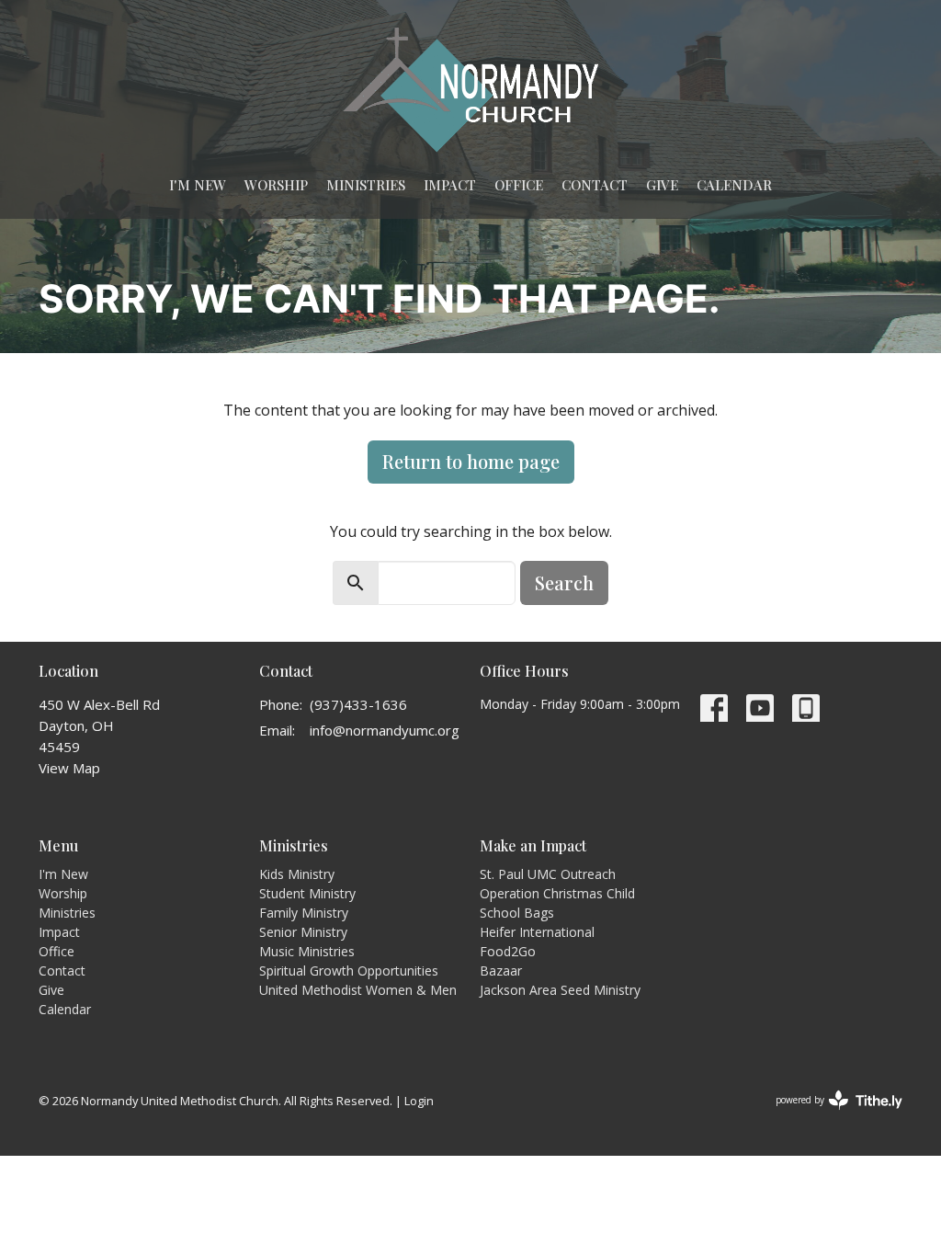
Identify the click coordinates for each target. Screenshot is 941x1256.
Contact (594, 185)
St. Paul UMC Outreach (548, 874)
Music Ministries (307, 951)
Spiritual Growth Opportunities (348, 970)
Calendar (734, 185)
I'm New (197, 185)
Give (662, 185)
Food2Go (508, 951)
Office (518, 185)
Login (419, 1100)
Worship (276, 185)
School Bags (517, 912)
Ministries (365, 185)
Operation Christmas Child (557, 893)
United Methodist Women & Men (358, 990)
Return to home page (471, 461)
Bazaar (501, 970)
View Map (69, 768)
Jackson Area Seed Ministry (560, 990)
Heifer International (537, 932)
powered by (829, 1115)
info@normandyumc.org (384, 730)
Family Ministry (303, 912)
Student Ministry (307, 893)
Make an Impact (533, 845)
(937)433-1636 (358, 704)
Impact (450, 185)
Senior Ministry (303, 932)
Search (564, 582)
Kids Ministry (296, 874)
